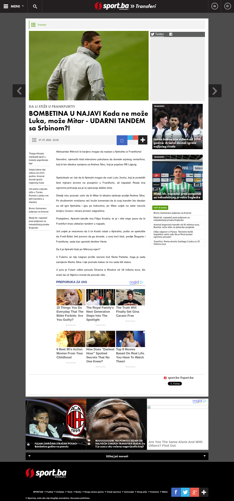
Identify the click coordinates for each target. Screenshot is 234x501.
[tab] (160, 208)
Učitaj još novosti (117, 456)
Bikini (165, 492)
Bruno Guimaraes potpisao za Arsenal (38, 210)
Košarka (60, 492)
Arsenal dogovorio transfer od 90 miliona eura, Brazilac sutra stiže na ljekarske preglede (177, 226)
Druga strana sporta (94, 492)
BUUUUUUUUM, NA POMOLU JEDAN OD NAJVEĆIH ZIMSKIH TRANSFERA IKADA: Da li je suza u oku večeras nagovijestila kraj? (120, 443)
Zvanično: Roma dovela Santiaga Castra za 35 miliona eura (177, 242)
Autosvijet (129, 492)
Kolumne (154, 492)
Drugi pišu (142, 492)
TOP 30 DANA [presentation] (160, 208)
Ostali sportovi (114, 492)
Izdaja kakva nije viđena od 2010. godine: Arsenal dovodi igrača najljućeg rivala (37, 176)
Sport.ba (38, 492)
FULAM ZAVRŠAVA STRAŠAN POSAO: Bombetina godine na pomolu (56, 445)
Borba (78, 492)
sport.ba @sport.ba (181, 377)
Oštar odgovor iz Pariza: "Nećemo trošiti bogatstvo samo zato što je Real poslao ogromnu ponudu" (173, 234)
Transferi (145, 6)
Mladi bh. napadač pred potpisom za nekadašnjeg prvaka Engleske (39, 223)
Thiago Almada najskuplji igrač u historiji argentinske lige (38, 158)
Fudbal (49, 492)
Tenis (69, 492)
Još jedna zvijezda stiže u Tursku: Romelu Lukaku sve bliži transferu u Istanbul (39, 196)
